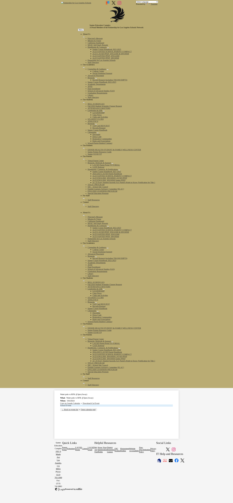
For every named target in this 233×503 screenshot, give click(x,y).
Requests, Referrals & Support (99, 163)
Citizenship (92, 132)
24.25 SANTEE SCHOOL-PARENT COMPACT (112, 52)
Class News (97, 115)
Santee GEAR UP (95, 154)
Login (59, 489)
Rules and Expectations (101, 141)
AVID (90, 86)
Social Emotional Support (102, 73)
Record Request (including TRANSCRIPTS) (109, 80)
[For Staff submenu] (84, 198)
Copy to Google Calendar (70, 403)
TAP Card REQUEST (101, 126)
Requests (91, 78)
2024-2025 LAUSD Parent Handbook (107, 174)
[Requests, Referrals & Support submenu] (112, 163)
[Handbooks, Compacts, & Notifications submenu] (119, 348)
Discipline (96, 134)
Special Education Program (98, 193)
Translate (154, 4)
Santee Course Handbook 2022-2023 (106, 49)
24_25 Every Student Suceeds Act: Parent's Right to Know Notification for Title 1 (123, 182)
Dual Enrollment (94, 89)
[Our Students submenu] (84, 102)
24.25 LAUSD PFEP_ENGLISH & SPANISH (110, 54)
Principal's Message (95, 38)
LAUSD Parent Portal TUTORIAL (106, 165)
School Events (65, 405)
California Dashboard (96, 43)
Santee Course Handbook (97, 130)
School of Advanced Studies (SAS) (101, 91)
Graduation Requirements (97, 93)
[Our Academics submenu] (84, 67)
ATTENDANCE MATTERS (99, 108)
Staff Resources (94, 200)
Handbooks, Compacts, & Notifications (103, 169)
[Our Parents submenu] (84, 159)
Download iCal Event (91, 403)
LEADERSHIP (98, 113)
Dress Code (96, 137)
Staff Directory (93, 62)
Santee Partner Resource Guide (100, 152)
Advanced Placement (96, 76)
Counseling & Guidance (97, 69)
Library (90, 95)
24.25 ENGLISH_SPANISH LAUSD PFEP (109, 178)
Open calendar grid (88, 410)
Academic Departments (97, 84)
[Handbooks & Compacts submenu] (108, 226)
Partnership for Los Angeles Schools (102, 60)
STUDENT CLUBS (96, 119)
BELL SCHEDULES (96, 104)
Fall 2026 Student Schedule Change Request (105, 106)
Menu (81, 30)
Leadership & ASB (95, 110)
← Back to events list (70, 410)
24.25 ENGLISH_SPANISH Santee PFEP (108, 180)
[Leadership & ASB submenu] (104, 111)
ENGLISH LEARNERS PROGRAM (102, 191)
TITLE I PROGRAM (96, 185)
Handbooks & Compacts (97, 47)
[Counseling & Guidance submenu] (108, 69)
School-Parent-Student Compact (100, 143)
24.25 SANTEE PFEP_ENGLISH (105, 56)
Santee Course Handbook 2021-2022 (106, 172)
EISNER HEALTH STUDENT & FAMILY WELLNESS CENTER (114, 150)
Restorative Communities (102, 139)
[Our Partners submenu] (84, 148)
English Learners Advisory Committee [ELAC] (106, 189)
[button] (84, 215)
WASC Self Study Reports (98, 45)
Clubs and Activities (100, 117)
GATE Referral (98, 167)
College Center (98, 71)
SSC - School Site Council (98, 187)
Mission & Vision (94, 41)
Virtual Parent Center (96, 161)
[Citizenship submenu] (98, 311)
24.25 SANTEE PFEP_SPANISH (105, 58)
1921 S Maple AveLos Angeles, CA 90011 (58, 460)
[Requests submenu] (96, 78)
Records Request (98, 128)
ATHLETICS (93, 121)
